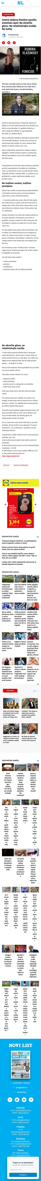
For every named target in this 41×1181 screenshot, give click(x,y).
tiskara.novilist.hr (22, 1153)
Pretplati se (23, 1175)
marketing (21, 1092)
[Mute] (16, 112)
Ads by (35, 114)
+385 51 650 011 (23, 1113)
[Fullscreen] (36, 112)
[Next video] (10, 112)
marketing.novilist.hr (22, 1141)
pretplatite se (21, 1087)
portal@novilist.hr (23, 1120)
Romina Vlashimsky (21, 465)
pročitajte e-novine (21, 1083)
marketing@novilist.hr (23, 1144)
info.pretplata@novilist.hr (20, 1132)
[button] (35, 504)
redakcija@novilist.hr (23, 1110)
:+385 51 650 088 (23, 1146)
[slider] (20, 109)
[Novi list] (20, 2)
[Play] (5, 112)
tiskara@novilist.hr (23, 1155)
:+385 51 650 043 (23, 1134)
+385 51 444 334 (23, 1122)
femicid (6, 465)
